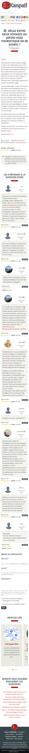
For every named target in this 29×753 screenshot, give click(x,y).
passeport (22, 212)
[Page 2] (13, 669)
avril (15, 78)
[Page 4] (16, 669)
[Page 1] (12, 669)
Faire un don (10, 734)
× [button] (26, 2)
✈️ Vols (18, 20)
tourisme (12, 129)
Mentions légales (10, 736)
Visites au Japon (18, 23)
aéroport (21, 250)
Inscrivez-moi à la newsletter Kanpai (14, 604)
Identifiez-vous (13, 564)
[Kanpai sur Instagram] (22, 17)
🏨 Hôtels (23, 20)
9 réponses (14, 48)
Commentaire (6, 579)
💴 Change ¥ (11, 20)
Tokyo (4, 363)
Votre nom (5, 558)
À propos (21, 732)
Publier (4, 608)
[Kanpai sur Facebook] (17, 17)
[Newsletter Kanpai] (14, 17)
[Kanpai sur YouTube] (24, 17)
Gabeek (20, 342)
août (24, 502)
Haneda (8, 363)
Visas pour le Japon (21, 142)
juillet (20, 499)
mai (3, 207)
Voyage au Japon (10, 23)
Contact (20, 736)
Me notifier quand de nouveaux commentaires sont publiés (12, 600)
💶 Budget (4, 20)
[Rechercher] (26, 12)
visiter (23, 309)
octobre (3, 67)
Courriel (4, 568)
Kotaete (3, 23)
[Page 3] (15, 669)
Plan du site (18, 738)
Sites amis (9, 738)
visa (10, 69)
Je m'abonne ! (23, 9)
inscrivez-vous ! (24, 564)
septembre (11, 207)
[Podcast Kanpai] (27, 17)
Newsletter (19, 734)
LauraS (21, 268)
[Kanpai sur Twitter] (20, 17)
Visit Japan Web (11, 644)
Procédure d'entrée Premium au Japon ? (14, 707)
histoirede (20, 431)
